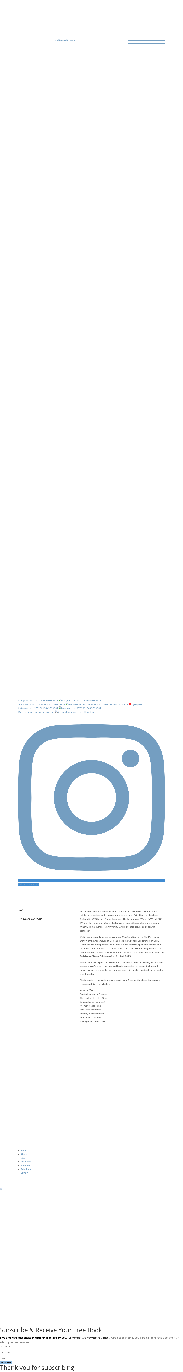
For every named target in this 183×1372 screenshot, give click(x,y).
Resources (26, 1161)
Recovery (49, 595)
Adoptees (26, 1169)
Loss (95, 480)
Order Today (80, 145)
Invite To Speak (93, 656)
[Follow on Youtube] (94, 364)
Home (21, 7)
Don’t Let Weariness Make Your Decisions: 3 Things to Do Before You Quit (57, 499)
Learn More (91, 72)
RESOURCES (129, 345)
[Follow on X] (88, 364)
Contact (89, 7)
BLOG (73, 345)
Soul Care (64, 537)
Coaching (75, 7)
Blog (40, 7)
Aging (49, 430)
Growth (74, 430)
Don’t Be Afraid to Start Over (45, 474)
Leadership (86, 480)
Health (82, 430)
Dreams (65, 430)
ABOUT (23, 345)
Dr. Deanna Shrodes (65, 40)
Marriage (37, 569)
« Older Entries (25, 607)
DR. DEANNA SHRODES (91, 19)
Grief (60, 480)
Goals (54, 480)
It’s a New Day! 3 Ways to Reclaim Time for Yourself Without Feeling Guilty (51, 528)
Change (56, 430)
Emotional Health (41, 457)
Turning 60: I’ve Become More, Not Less (55, 452)
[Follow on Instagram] (100, 364)
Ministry (71, 457)
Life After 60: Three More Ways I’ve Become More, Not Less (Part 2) (64, 421)
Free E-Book (29, 1086)
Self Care (118, 480)
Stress (71, 506)
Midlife (90, 430)
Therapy (59, 595)
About (31, 7)
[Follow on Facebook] (83, 364)
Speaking (62, 7)
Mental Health (105, 480)
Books (50, 7)
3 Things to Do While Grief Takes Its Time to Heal (44, 588)
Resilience (100, 430)
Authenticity (39, 430)
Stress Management (80, 537)
